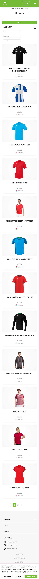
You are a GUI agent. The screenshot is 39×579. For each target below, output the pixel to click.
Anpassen (7, 576)
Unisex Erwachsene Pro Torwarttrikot (19, 373)
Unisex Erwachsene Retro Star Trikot (19, 221)
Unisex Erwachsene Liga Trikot (19, 145)
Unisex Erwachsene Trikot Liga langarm (19, 335)
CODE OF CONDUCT (19, 558)
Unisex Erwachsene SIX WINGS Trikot (19, 259)
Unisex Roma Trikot (19, 412)
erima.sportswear (11, 549)
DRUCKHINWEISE (19, 562)
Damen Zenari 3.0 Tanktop (19, 488)
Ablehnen (19, 576)
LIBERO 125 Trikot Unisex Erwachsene (19, 297)
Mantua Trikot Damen (19, 450)
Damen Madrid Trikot (19, 183)
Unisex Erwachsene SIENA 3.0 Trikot (19, 107)
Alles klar (31, 576)
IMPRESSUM (19, 554)
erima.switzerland (11, 542)
